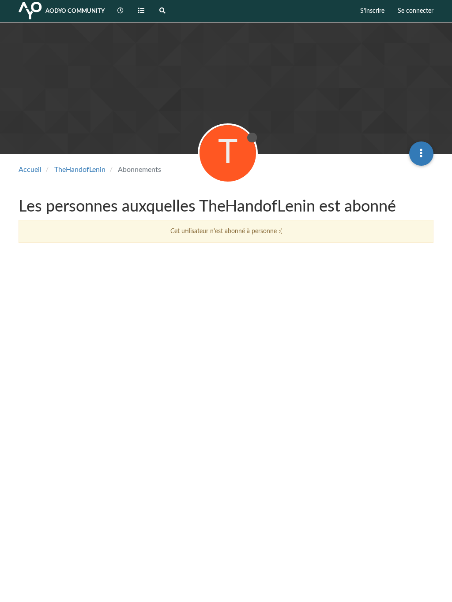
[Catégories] (141, 11)
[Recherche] (162, 11)
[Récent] (120, 11)
